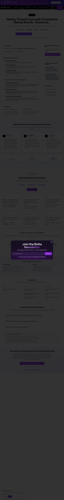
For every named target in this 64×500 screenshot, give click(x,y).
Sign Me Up (48, 253)
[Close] (51, 242)
